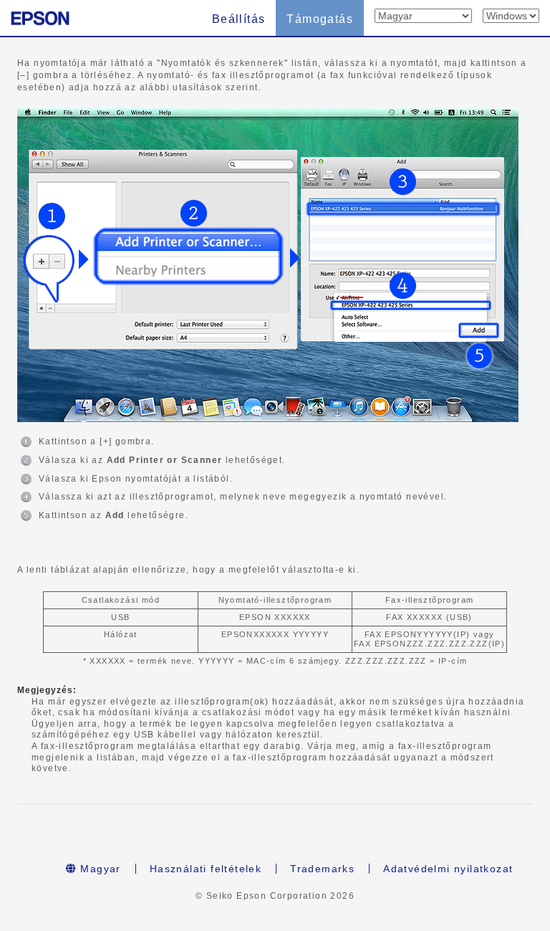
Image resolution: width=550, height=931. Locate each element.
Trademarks (322, 868)
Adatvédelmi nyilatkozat (448, 868)
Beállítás (239, 19)
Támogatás (319, 19)
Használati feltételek (205, 868)
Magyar (99, 868)
